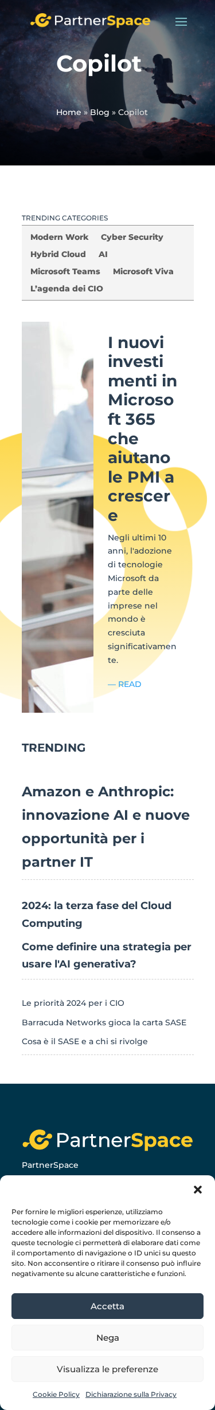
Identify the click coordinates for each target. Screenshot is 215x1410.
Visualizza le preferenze (107, 1369)
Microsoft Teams (65, 272)
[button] (198, 1189)
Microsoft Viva (143, 272)
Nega (107, 1337)
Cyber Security (132, 237)
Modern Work (59, 237)
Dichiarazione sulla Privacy (131, 1394)
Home (68, 112)
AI (103, 254)
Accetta (107, 1306)
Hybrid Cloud (58, 254)
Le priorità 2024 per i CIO (73, 1003)
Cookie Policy (56, 1394)
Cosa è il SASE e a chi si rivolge (85, 1041)
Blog (100, 112)
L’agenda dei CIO (66, 289)
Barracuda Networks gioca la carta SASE (104, 1022)
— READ (125, 684)
